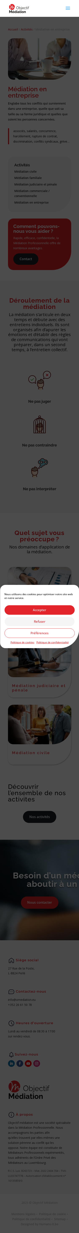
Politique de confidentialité (52, 642)
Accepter (39, 610)
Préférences (39, 633)
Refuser (39, 621)
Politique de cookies (22, 642)
